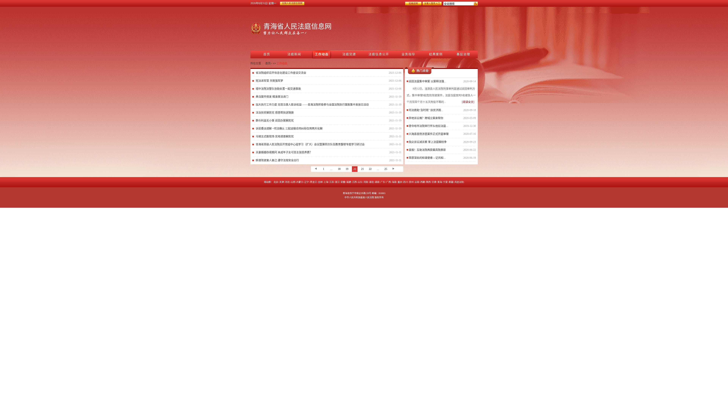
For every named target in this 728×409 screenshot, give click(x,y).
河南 (365, 182)
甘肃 (434, 182)
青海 (439, 182)
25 (385, 169)
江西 (354, 182)
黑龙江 (313, 182)
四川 (405, 182)
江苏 (331, 182)
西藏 (422, 182)
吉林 (320, 182)
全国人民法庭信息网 (292, 3)
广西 (388, 182)
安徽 (343, 182)
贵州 (411, 182)
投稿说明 (413, 3)
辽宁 (306, 182)
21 (362, 169)
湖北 (371, 182)
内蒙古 (299, 182)
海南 (394, 182)
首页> (268, 63)
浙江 (337, 182)
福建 (348, 182)
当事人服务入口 (432, 3)
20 (354, 169)
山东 (360, 182)
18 (339, 169)
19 (347, 169)
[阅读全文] (468, 102)
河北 (287, 182)
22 (370, 169)
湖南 (377, 182)
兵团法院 (459, 182)
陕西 (428, 182)
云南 (417, 182)
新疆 (451, 182)
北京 (276, 182)
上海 (326, 182)
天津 (281, 182)
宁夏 (445, 182)
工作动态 (282, 63)
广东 (382, 182)
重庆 (400, 182)
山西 (293, 182)
